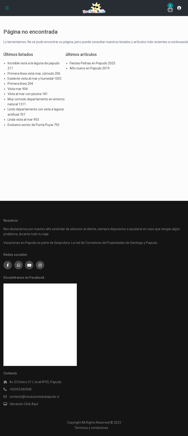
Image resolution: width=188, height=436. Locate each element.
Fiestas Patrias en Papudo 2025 (92, 63)
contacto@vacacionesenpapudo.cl (34, 396)
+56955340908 (20, 389)
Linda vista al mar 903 (23, 119)
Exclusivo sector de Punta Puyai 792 (33, 125)
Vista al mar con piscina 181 (28, 94)
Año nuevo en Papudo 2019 (90, 68)
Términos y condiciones (91, 428)
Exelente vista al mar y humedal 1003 (34, 78)
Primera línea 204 (20, 83)
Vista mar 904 (18, 89)
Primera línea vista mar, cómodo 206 (34, 73)
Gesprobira (62, 243)
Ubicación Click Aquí (23, 404)
